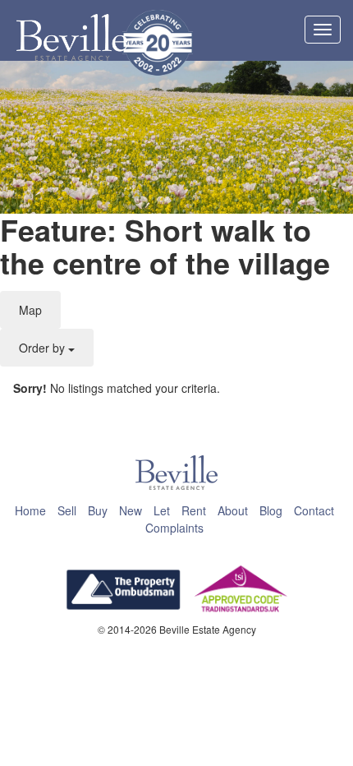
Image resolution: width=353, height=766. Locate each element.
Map (30, 310)
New (130, 510)
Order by (43, 347)
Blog (270, 510)
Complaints (174, 527)
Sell (66, 510)
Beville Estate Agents (71, 37)
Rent (193, 510)
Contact (314, 510)
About (233, 510)
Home (30, 510)
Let (162, 510)
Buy (98, 510)
